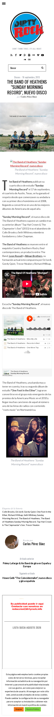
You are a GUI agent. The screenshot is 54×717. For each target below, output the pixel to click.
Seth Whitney (30, 515)
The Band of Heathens (29, 518)
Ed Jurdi (19, 511)
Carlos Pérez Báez (29, 96)
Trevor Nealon (32, 525)
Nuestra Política (32, 709)
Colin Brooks (8, 511)
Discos (17, 77)
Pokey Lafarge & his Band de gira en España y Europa (27, 562)
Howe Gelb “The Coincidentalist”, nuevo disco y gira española (27, 577)
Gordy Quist (30, 511)
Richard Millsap (15, 515)
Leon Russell (16, 255)
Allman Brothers (33, 255)
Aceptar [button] (19, 709)
